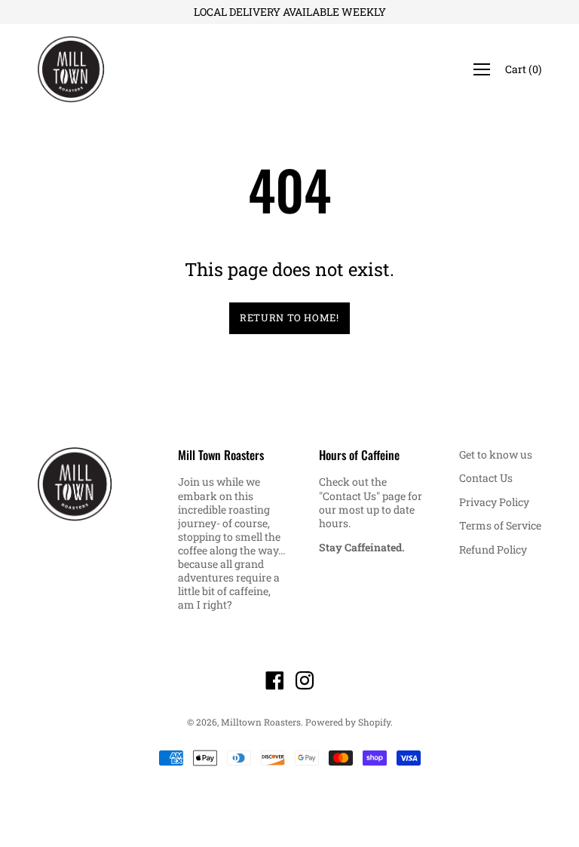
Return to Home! (289, 317)
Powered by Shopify (348, 722)
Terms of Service (500, 525)
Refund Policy (493, 549)
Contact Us (486, 478)
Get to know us (495, 454)
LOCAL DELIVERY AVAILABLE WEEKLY (290, 12)
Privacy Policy (494, 502)
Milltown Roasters (261, 722)
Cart (523, 69)
